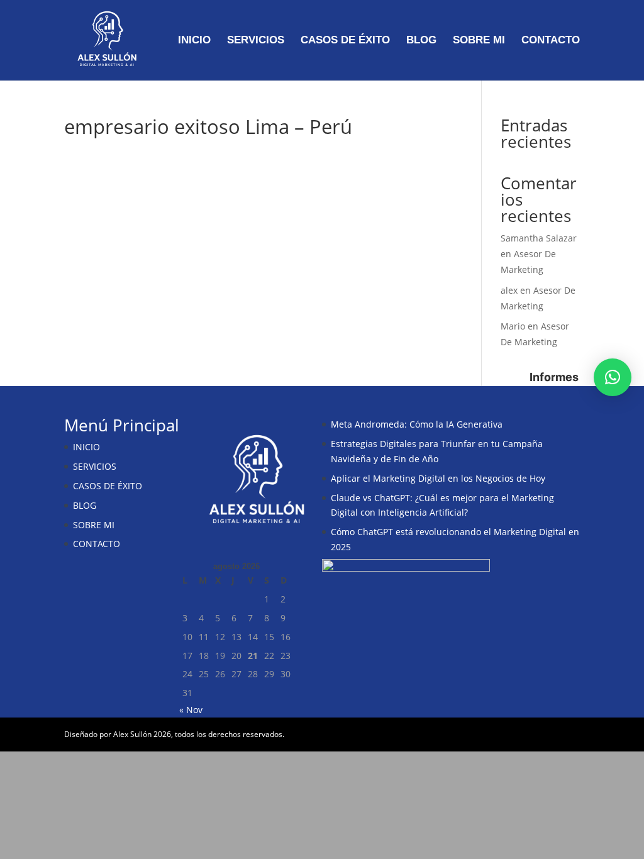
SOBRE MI (479, 41)
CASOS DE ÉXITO (345, 41)
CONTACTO (550, 41)
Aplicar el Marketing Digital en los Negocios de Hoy (438, 478)
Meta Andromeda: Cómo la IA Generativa (416, 424)
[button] (612, 377)
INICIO (194, 41)
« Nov (191, 710)
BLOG (421, 41)
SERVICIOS (255, 41)
